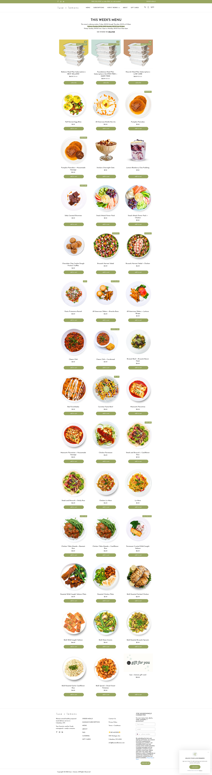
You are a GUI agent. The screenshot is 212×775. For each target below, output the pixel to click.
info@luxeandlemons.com (117, 742)
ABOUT (84, 729)
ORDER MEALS (87, 718)
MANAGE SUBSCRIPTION (91, 722)
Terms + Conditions (114, 725)
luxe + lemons (73, 772)
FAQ (83, 732)
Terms (137, 759)
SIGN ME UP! (145, 763)
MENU (84, 725)
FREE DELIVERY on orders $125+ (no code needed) (105, 1)
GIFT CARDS (86, 739)
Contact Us (112, 718)
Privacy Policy (113, 722)
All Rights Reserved (84, 772)
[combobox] (138, 734)
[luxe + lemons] (68, 8)
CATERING (86, 736)
